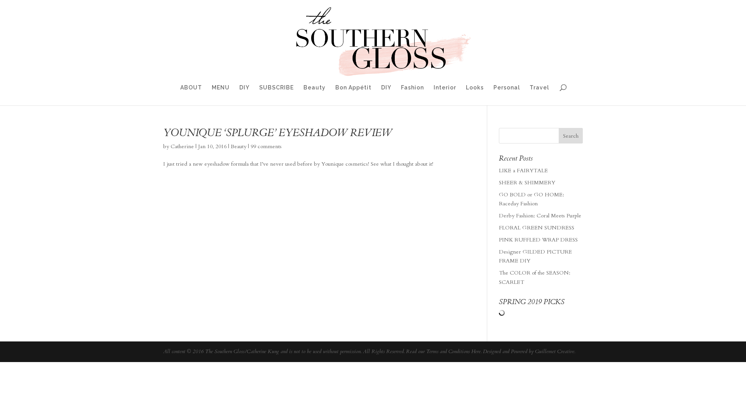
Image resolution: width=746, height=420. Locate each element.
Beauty (314, 88)
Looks (475, 88)
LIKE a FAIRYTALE (523, 170)
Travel (539, 88)
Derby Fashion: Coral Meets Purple (540, 215)
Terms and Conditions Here (453, 351)
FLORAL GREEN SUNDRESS (536, 227)
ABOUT (191, 88)
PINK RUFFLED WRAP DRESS (538, 239)
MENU (221, 88)
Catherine (182, 146)
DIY (244, 88)
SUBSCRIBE (276, 88)
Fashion (412, 88)
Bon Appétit (353, 88)
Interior (445, 88)
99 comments (266, 146)
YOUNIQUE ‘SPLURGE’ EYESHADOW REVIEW (277, 133)
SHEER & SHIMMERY (527, 182)
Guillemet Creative (554, 351)
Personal (506, 88)
